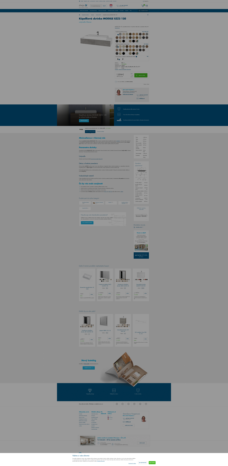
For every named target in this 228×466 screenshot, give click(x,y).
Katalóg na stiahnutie (95, 427)
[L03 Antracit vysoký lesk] (117, 41)
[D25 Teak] (130, 37)
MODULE (118, 141)
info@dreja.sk (142, 98)
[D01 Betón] (120, 34)
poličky (121, 191)
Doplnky (126, 10)
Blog (88, 1)
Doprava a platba (102, 1)
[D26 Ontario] (133, 37)
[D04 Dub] (123, 34)
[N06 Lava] (147, 37)
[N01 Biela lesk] (117, 34)
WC (131, 10)
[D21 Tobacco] (117, 37)
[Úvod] (79, 14)
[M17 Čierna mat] (133, 41)
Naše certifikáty (94, 419)
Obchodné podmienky (83, 415)
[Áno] (123, 59)
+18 (129, 326)
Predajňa (93, 420)
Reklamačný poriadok (83, 420)
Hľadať (104, 5)
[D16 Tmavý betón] (140, 34)
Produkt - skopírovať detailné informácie (123, 69)
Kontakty (114, 1)
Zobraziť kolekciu (84, 120)
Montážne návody (94, 417)
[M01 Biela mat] (127, 41)
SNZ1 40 (106, 191)
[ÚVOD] (79, 1)
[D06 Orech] (130, 34)
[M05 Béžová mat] (130, 41)
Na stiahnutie (92, 1)
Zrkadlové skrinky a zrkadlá (113, 10)
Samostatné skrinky (93, 10)
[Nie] (118, 59)
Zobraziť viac (117, 28)
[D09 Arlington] (133, 34)
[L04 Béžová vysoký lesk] (120, 41)
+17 (129, 281)
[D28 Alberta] (140, 37)
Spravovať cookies (132, 463)
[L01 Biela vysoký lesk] (147, 50)
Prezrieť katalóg (88, 367)
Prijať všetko (152, 462)
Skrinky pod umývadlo (84, 10)
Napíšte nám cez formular (128, 94)
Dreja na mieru (81, 417)
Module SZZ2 (98, 14)
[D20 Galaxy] (147, 34)
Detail (92, 294)
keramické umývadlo (96, 159)
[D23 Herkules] (123, 37)
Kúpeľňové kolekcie (144, 10)
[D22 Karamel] (120, 37)
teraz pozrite (86, 363)
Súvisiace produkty (100, 131)
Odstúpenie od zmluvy (83, 419)
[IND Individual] (137, 41)
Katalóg (97, 1)
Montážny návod (139, 227)
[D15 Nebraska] (137, 34)
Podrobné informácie (101, 461)
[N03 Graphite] (143, 37)
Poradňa (85, 1)
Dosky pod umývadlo (102, 10)
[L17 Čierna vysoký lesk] (123, 41)
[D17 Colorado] (143, 34)
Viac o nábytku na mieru (87, 222)
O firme (82, 1)
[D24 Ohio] (127, 37)
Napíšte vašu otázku (129, 425)
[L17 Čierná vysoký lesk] (123, 53)
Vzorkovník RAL (94, 429)
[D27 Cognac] (137, 37)
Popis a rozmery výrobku (90, 131)
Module (92, 14)
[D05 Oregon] (127, 34)
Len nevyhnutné (142, 462)
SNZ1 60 (110, 191)
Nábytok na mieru (109, 1)
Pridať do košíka (142, 75)
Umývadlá (121, 10)
